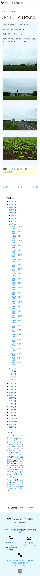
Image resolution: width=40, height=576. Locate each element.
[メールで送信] (4, 172)
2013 (11, 407)
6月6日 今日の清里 (16, 340)
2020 (11, 386)
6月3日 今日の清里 (16, 354)
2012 (11, 410)
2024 (11, 207)
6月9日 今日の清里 (16, 326)
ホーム (20, 187)
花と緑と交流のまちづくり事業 (15, 458)
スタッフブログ (20, 565)
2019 (11, 389)
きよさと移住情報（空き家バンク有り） (20, 560)
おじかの (9, 436)
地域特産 (13, 472)
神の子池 (17, 468)
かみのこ (12, 438)
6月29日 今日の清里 (16, 232)
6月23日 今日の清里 (16, 260)
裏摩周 (9, 486)
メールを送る (28, 543)
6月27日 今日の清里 (16, 241)
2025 (11, 204)
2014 (11, 404)
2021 (11, 383)
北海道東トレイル (13, 485)
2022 (11, 213)
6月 (12, 224)
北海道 (18, 482)
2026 (11, 201)
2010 (11, 415)
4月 (12, 371)
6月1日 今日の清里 (16, 364)
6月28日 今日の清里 (16, 237)
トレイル (18, 446)
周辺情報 (20, 465)
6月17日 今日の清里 (16, 288)
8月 (12, 218)
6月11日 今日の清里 (16, 317)
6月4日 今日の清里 (16, 349)
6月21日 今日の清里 (16, 270)
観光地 (10, 461)
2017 (11, 395)
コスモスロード (16, 444)
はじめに (9, 448)
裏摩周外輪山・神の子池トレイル (15, 488)
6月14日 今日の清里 (16, 303)
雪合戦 (20, 470)
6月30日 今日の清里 (16, 227)
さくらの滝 (10, 446)
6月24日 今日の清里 (16, 256)
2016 (11, 398)
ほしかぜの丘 (18, 452)
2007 (11, 424)
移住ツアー (13, 454)
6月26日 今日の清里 (16, 246)
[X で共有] (8, 172)
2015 (11, 401)
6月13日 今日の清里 (16, 307)
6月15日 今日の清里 (16, 298)
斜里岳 (10, 463)
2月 (12, 377)
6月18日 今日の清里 (16, 284)
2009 (11, 418)
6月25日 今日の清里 (16, 251)
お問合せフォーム (29, 545)
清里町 (10, 469)
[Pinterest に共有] (12, 172)
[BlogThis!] (6, 172)
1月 (12, 380)
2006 (11, 427)
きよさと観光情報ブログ (20, 563)
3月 (12, 374)
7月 (12, 221)
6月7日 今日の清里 (16, 335)
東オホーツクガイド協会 (15, 477)
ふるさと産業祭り (13, 450)
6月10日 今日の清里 (16, 321)
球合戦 (19, 461)
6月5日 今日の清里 (16, 345)
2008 (11, 421)
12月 (13, 215)
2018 (11, 392)
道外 (12, 482)
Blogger (30, 508)
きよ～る (20, 440)
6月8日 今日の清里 (16, 331)
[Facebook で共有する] (10, 172)
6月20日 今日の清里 (16, 274)
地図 (20, 532)
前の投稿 (35, 187)
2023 (11, 210)
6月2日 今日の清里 (16, 359)
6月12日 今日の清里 (16, 312)
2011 (11, 412)
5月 (12, 368)
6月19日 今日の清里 (16, 279)
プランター (17, 448)
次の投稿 (5, 187)
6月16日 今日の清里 (16, 293)
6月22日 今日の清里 (16, 265)
